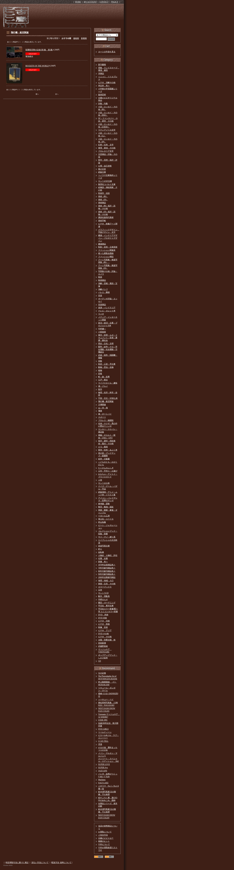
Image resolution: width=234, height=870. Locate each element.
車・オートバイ (105, 414)
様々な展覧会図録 (105, 253)
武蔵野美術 (103, 646)
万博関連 (102, 405)
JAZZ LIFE (102, 771)
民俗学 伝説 (104, 193)
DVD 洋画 (102, 618)
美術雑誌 (102, 203)
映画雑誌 (102, 280)
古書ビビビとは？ (105, 838)
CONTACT (103, 2)
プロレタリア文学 (105, 151)
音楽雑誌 (102, 304)
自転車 (101, 552)
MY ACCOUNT (90, 2)
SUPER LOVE (104, 764)
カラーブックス (105, 587)
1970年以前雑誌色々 (106, 565)
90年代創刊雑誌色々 (106, 574)
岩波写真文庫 (104, 546)
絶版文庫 (102, 172)
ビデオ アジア (105, 630)
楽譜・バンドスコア (106, 307)
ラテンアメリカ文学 (106, 130)
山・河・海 (103, 408)
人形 (100, 480)
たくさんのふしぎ (105, 468)
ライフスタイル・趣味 (107, 383)
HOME (78, 2)
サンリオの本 (104, 483)
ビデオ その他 (105, 637)
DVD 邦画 (103, 615)
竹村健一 (102, 329)
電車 (100, 411)
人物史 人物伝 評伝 (107, 555)
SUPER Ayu (103, 767)
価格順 (76, 38)
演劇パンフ (103, 289)
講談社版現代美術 (105, 217)
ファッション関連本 (106, 250)
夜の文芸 (102, 169)
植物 (100, 370)
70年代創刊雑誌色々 (106, 568)
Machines (102, 780)
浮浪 (100, 744)
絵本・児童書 (104, 459)
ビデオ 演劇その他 (106, 82)
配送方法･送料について (61, 862)
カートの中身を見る (106, 52)
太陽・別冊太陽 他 (106, 640)
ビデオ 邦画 (104, 624)
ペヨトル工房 (104, 516)
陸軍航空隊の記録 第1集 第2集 (39, 50)
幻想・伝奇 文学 (105, 145)
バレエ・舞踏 (104, 292)
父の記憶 (102, 673)
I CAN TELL (103, 741)
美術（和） (103, 196)
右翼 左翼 (103, 558)
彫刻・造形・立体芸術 (107, 247)
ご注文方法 (103, 835)
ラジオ (101, 314)
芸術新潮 (102, 643)
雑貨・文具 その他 (106, 584)
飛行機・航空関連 (20, 32)
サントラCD (103, 593)
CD (99, 661)
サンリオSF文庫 (105, 181)
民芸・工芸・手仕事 (106, 364)
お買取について (105, 832)
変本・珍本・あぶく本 (107, 450)
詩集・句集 (103, 103)
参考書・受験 (104, 504)
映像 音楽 (103, 627)
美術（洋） (103, 199)
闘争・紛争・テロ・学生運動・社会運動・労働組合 (107, 349)
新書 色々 (103, 561)
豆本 (100, 590)
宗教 (100, 361)
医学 (100, 389)
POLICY (114, 2)
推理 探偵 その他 (106, 148)
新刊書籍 (102, 64)
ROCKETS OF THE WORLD (37, 66)
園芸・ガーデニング (106, 603)
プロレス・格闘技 (105, 420)
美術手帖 (102, 220)
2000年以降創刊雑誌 (106, 577)
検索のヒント (104, 841)
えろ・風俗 (103, 447)
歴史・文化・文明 (105, 343)
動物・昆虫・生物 (105, 367)
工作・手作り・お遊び (107, 471)
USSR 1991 (102, 720)
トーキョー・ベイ (105, 699)
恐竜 (100, 373)
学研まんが (103, 599)
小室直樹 (102, 332)
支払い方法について (40, 862)
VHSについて (104, 844)
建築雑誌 (102, 244)
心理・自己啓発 (105, 166)
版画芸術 (102, 95)
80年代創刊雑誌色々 (106, 571)
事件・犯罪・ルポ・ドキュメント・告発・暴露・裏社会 (107, 338)
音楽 (100, 295)
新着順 (84, 38)
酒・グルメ (103, 386)
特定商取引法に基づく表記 (17, 862)
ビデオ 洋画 (104, 621)
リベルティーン (105, 732)
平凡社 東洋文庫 (105, 606)
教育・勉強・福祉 (105, 507)
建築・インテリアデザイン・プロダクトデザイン (107, 238)
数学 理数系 (104, 596)
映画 (100, 277)
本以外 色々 (104, 85)
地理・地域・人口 (105, 580)
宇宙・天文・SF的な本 (108, 398)
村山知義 (102, 522)
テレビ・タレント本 (106, 311)
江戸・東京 (103, 380)
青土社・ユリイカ (105, 519)
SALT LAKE (103, 783)
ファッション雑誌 (105, 256)
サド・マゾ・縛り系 (106, 537)
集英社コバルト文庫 (106, 184)
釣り (100, 549)
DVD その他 (103, 634)
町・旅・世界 (104, 377)
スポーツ (102, 417)
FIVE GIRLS (103, 729)
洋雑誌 (101, 73)
